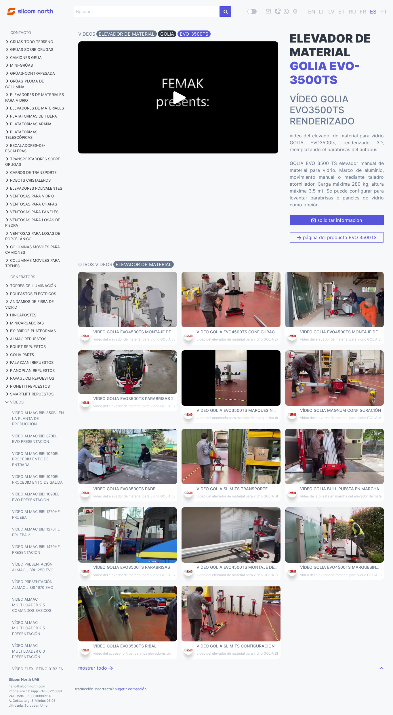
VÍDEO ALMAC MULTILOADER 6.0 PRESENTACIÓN (28, 651)
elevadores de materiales (37, 108)
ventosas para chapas (33, 204)
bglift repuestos (28, 346)
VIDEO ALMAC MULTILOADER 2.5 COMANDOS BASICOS (31, 605)
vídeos (17, 402)
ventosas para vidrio (32, 196)
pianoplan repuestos (32, 370)
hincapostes (23, 315)
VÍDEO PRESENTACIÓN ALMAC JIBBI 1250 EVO (33, 567)
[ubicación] (295, 11)
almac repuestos (28, 339)
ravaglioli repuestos (32, 378)
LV (331, 12)
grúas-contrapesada (32, 73)
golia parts (22, 354)
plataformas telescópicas (21, 135)
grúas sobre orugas (31, 49)
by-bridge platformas (33, 330)
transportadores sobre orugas (32, 162)
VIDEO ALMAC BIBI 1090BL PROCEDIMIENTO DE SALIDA (37, 479)
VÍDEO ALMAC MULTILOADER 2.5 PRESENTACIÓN (28, 628)
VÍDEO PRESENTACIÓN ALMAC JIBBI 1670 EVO (32, 584)
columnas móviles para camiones (32, 250)
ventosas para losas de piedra (32, 223)
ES (373, 12)
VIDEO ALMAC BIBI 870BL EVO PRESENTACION (34, 439)
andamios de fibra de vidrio (29, 304)
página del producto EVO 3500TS (339, 237)
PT (383, 12)
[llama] (277, 11)
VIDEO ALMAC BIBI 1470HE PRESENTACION (36, 549)
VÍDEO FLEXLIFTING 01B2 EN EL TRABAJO (38, 671)
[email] (268, 11)
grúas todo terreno (31, 41)
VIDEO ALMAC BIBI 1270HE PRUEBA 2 (36, 532)
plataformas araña (30, 124)
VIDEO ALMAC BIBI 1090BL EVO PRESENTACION (35, 497)
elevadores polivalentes (36, 188)
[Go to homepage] (26, 8)
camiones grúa (26, 57)
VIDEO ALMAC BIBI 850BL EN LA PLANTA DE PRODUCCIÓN (38, 418)
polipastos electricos (33, 293)
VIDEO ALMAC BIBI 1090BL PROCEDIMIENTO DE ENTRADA (35, 459)
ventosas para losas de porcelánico (32, 236)
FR (363, 12)
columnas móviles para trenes (32, 263)
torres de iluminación (33, 285)
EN (311, 12)
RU (352, 12)
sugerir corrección (130, 689)
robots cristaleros (30, 180)
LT (322, 12)
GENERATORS (22, 276)
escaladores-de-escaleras (25, 148)
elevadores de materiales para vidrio (34, 97)
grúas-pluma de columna (24, 84)
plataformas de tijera (33, 116)
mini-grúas (21, 65)
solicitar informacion (339, 220)
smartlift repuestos (32, 394)
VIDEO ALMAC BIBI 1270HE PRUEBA (36, 514)
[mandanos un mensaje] (286, 11)
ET (341, 12)
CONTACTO (20, 32)
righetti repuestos (30, 386)
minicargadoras (27, 323)
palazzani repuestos (32, 362)
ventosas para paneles (34, 211)
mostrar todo (93, 668)
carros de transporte (33, 172)
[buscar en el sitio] (225, 11)
